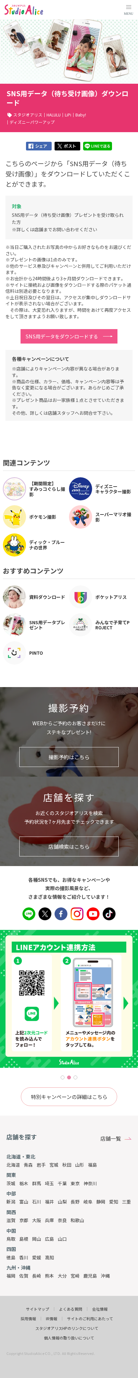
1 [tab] (63, 1077)
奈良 (62, 1220)
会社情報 (100, 1309)
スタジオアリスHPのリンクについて (66, 1328)
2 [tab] (69, 1077)
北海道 (13, 1164)
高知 (49, 1257)
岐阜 (87, 1201)
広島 (49, 1239)
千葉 (62, 1183)
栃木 (23, 1183)
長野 (75, 1201)
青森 (28, 1164)
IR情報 (51, 1319)
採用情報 (28, 1319)
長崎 (36, 1275)
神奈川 (90, 1183)
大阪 (36, 1220)
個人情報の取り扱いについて (69, 1338)
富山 (23, 1201)
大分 (62, 1275)
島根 (23, 1239)
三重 (126, 1201)
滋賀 (10, 1220)
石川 (36, 1201)
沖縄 (105, 1275)
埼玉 (49, 1183)
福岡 (10, 1275)
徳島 (10, 1257)
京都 (23, 1220)
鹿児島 (90, 1275)
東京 (75, 1183)
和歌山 (77, 1220)
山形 (79, 1164)
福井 (49, 1201)
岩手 (41, 1164)
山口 (62, 1239)
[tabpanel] (69, 999)
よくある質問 (70, 1309)
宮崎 (75, 1275)
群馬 (36, 1183)
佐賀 (23, 1275)
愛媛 (36, 1257)
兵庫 (49, 1220)
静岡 (100, 1201)
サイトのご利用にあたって (90, 1319)
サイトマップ (37, 1309)
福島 (92, 1164)
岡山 (36, 1239)
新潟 (10, 1201)
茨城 (10, 1183)
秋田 (66, 1164)
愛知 (113, 1201)
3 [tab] (75, 1077)
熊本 (49, 1275)
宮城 (53, 1164)
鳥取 (10, 1239)
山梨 (62, 1201)
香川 (23, 1257)
